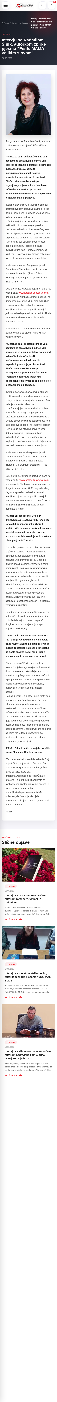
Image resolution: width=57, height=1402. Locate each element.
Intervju (25, 23)
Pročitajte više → (15, 920)
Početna (5, 23)
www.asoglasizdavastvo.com (34, 293)
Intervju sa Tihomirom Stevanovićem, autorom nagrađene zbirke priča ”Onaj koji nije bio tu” (28, 1055)
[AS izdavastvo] (24, 5)
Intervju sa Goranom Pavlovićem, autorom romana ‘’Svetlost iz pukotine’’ (25, 899)
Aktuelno (15, 23)
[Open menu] (5, 5)
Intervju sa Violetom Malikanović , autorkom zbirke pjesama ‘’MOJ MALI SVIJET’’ (28, 977)
